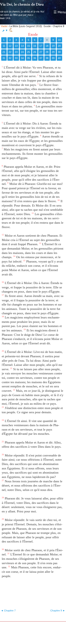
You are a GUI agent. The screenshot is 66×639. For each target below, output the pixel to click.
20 (59, 45)
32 (10, 58)
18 (47, 45)
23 (16, 52)
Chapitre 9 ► (57, 610)
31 (3, 58)
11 (4, 45)
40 (59, 58)
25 (28, 52)
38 (47, 58)
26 (34, 52)
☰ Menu (60, 12)
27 (40, 52)
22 (10, 52)
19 (53, 45)
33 (16, 58)
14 (22, 45)
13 (16, 45)
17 (40, 45)
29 (53, 52)
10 (59, 39)
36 (34, 58)
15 (28, 45)
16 (34, 45)
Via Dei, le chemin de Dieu (22, 4)
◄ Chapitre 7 (8, 610)
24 (22, 52)
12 (10, 45)
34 (22, 58)
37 (40, 58)
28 (47, 52)
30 (59, 52)
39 (53, 58)
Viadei (4, 26)
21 (3, 52)
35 (28, 58)
